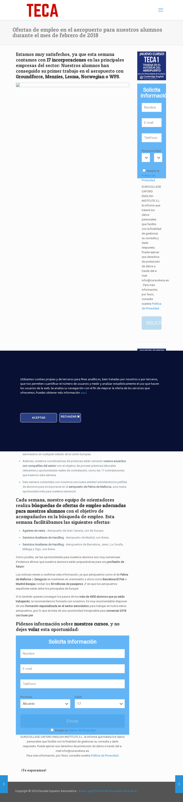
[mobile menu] (160, 10)
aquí (83, 392)
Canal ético (130, 791)
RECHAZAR (69, 416)
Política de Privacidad (81, 730)
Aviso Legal (86, 791)
